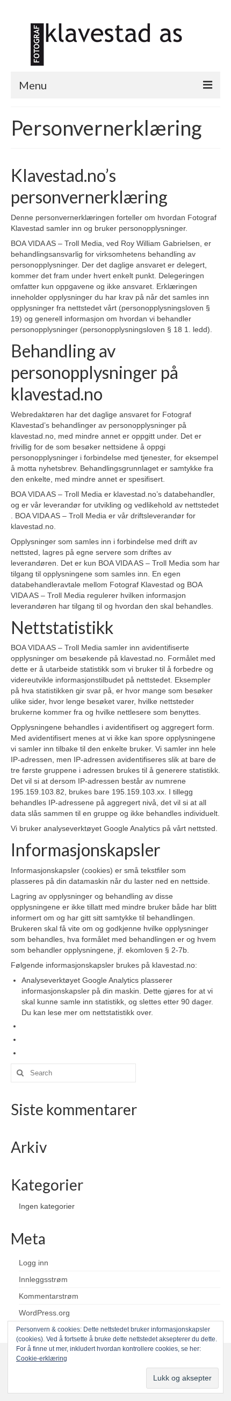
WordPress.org (44, 1312)
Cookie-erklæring (41, 1358)
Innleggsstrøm (43, 1279)
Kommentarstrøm (48, 1296)
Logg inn (33, 1262)
